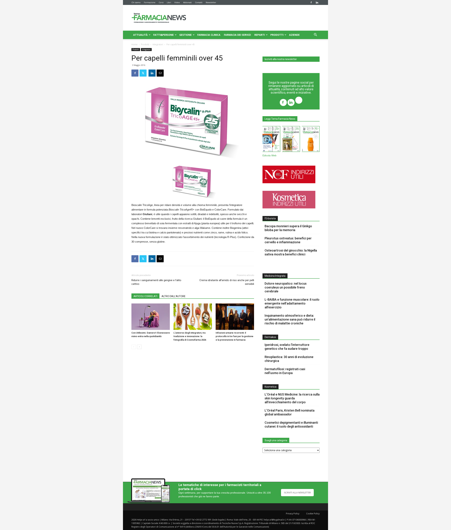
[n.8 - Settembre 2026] (271, 139)
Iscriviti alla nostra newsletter (281, 59)
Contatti (198, 2)
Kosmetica (270, 386)
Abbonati (187, 2)
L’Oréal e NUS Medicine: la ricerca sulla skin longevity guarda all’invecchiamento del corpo (292, 398)
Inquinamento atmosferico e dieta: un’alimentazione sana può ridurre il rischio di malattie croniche (290, 319)
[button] (315, 35)
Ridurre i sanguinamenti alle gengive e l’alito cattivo (156, 282)
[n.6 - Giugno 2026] (311, 139)
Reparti (259, 34)
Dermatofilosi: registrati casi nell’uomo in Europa (285, 371)
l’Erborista (270, 218)
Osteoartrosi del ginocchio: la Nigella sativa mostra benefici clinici (291, 252)
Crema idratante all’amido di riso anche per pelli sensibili (226, 282)
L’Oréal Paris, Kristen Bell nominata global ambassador (289, 412)
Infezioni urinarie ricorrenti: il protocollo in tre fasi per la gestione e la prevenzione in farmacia (234, 336)
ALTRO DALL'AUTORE (174, 296)
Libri (169, 2)
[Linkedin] (317, 2)
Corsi (161, 2)
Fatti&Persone (163, 34)
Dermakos (270, 337)
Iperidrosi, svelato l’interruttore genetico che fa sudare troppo (287, 346)
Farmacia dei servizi (237, 34)
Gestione (185, 34)
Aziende (294, 34)
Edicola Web (269, 155)
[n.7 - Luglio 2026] (291, 139)
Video (177, 2)
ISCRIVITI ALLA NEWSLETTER (297, 492)
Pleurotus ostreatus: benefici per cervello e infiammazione (288, 240)
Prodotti (276, 34)
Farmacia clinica (208, 34)
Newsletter (211, 2)
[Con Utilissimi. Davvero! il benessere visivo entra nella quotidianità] (150, 316)
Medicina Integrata (275, 275)
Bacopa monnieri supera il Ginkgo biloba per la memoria (288, 228)
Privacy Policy (292, 513)
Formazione (149, 2)
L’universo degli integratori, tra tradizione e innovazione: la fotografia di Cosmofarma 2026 (190, 336)
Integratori (158, 44)
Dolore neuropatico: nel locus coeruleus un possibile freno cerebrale (286, 287)
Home (134, 44)
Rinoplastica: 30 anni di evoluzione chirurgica (289, 359)
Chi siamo (136, 2)
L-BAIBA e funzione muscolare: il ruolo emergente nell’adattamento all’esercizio (292, 303)
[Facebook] (311, 2)
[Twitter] (298, 101)
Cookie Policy (313, 513)
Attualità (140, 34)
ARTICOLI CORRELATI (145, 296)
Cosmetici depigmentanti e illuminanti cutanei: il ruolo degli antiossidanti (291, 424)
